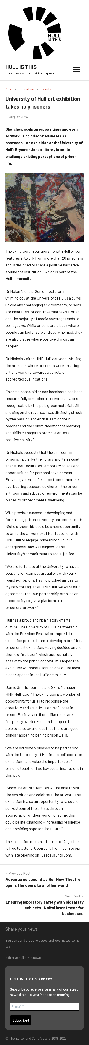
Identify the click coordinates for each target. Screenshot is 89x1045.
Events (46, 89)
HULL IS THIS (21, 66)
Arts (8, 89)
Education (26, 89)
